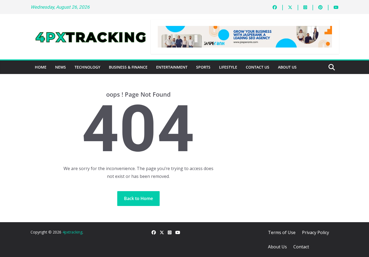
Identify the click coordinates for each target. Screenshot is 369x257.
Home (40, 67)
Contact (301, 247)
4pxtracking (72, 232)
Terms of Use (282, 232)
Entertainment (171, 67)
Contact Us (257, 67)
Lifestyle (228, 67)
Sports (203, 67)
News (60, 67)
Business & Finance (128, 67)
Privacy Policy (315, 232)
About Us (287, 67)
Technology (87, 67)
